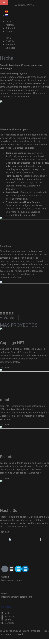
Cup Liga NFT (12, 342)
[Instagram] (11, 569)
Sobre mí (10, 28)
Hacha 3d (9, 510)
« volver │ (10, 317)
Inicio (8, 21)
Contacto (10, 31)
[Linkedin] (25, 569)
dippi (4, 399)
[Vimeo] (18, 569)
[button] (24, 34)
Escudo (7, 456)
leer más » (5, 367)
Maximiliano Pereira (24, 5)
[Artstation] (4, 569)
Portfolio (10, 24)
